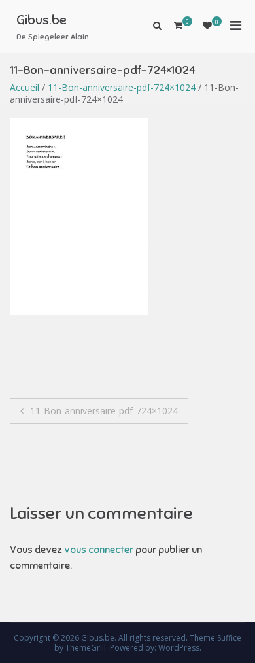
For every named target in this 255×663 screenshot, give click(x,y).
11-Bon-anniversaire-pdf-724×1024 (122, 87)
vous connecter (98, 550)
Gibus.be (41, 20)
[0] (207, 25)
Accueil (24, 87)
